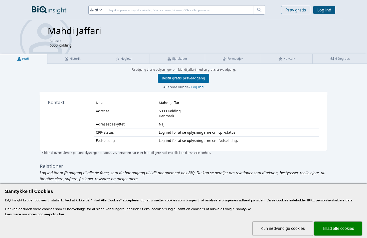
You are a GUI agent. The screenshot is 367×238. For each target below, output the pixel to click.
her (61, 214)
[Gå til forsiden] (49, 10)
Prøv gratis (295, 10)
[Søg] (259, 10)
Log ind (324, 10)
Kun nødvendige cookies (283, 228)
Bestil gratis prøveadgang (183, 78)
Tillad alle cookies (338, 228)
